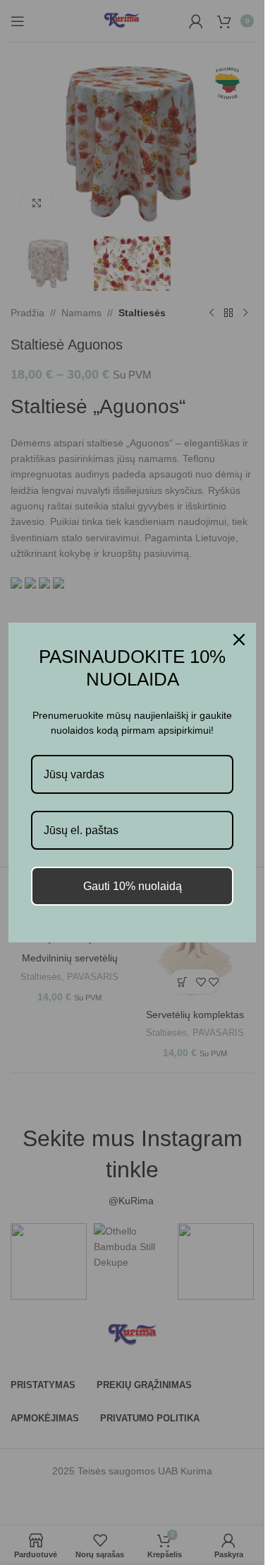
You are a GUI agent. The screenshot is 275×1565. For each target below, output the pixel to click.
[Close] (239, 640)
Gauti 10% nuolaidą (132, 886)
